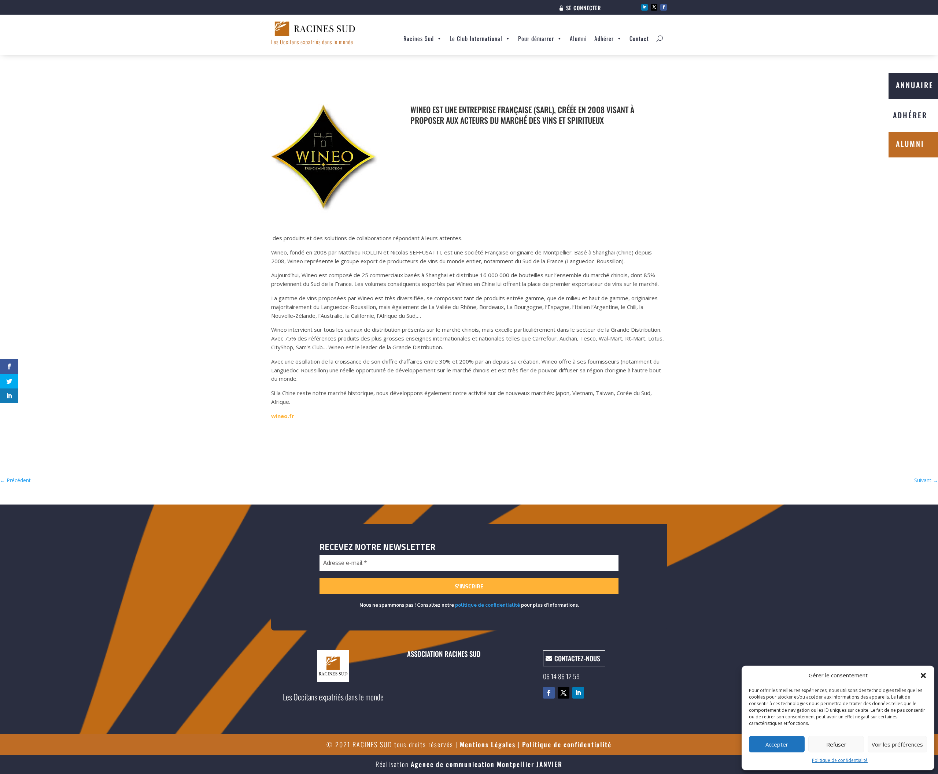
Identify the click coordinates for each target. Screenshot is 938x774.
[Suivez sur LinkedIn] (644, 7)
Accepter (776, 744)
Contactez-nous (577, 658)
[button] (923, 675)
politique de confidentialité (487, 605)
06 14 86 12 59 (561, 676)
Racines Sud (418, 38)
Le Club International (476, 38)
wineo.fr (282, 416)
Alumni (578, 38)
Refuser (836, 744)
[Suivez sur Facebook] (663, 7)
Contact (639, 38)
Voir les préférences (897, 744)
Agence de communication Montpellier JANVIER (486, 764)
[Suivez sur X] (654, 7)
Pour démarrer (536, 38)
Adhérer (604, 38)
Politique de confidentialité (840, 760)
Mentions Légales (488, 744)
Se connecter (583, 8)
